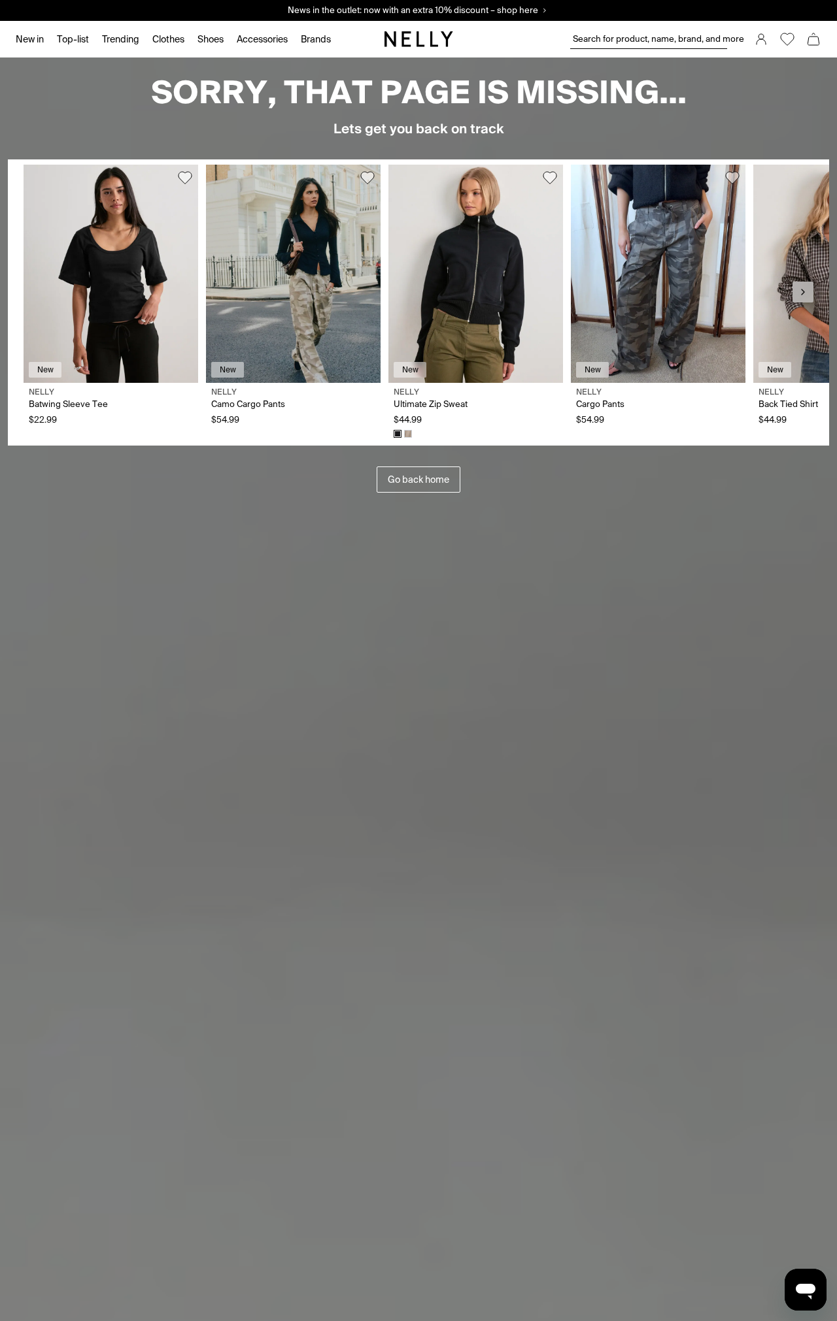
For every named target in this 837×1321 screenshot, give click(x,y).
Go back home (418, 479)
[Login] (761, 39)
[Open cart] (813, 39)
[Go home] (418, 39)
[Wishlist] (787, 39)
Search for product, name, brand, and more (650, 38)
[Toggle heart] (185, 178)
